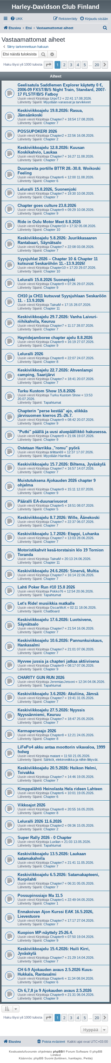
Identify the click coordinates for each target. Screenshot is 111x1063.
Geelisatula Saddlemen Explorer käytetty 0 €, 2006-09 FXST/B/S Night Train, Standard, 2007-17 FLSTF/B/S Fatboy (62, 90)
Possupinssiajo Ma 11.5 (40, 895)
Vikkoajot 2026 (31, 805)
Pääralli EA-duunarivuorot (42, 501)
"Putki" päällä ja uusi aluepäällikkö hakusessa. (62, 431)
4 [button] (78, 64)
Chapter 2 (50, 139)
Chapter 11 (51, 308)
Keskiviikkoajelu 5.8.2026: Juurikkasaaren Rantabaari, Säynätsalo (57, 240)
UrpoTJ (55, 98)
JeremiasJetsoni (62, 682)
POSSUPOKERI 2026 (37, 131)
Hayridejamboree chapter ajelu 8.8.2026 (55, 337)
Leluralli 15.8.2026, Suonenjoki (47, 189)
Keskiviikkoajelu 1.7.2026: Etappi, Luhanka (58, 534)
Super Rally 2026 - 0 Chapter (45, 837)
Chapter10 (58, 226)
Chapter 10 (51, 229)
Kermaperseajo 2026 (37, 731)
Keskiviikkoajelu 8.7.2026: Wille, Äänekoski (59, 517)
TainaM (55, 305)
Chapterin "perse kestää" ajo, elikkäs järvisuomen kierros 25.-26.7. (53, 413)
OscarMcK (58, 607)
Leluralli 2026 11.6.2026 (40, 821)
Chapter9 (57, 209)
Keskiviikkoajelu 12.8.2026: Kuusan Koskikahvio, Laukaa (51, 149)
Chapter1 (57, 899)
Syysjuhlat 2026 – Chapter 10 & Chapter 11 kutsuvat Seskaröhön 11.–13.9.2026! (58, 261)
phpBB (58, 1051)
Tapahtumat (52, 402)
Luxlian (55, 842)
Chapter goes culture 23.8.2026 (47, 205)
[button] (48, 64)
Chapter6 (57, 177)
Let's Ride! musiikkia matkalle (46, 603)
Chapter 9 (50, 213)
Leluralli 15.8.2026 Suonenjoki (46, 279)
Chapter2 (57, 135)
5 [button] (85, 64)
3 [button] (71, 64)
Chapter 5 (50, 509)
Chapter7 (57, 119)
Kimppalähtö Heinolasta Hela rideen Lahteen (60, 789)
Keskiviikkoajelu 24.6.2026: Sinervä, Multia (58, 571)
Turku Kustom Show (65, 395)
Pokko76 (56, 591)
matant (55, 756)
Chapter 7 (50, 123)
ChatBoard (51, 611)
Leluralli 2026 (30, 354)
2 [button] (64, 64)
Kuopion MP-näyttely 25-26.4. (45, 932)
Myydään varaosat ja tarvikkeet (67, 102)
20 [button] (97, 64)
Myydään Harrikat (56, 456)
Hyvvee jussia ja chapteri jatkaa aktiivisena (58, 661)
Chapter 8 (50, 362)
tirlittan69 (56, 452)
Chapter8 (57, 358)
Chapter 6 (50, 181)
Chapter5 (57, 505)
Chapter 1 (50, 903)
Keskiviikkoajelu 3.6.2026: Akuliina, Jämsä (58, 694)
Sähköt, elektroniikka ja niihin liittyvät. (70, 759)
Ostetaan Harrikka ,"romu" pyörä (49, 448)
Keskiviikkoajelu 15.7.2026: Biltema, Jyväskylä (61, 464)
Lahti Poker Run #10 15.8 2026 (46, 587)
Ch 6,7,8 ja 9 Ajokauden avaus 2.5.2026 (55, 990)
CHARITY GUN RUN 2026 (41, 677)
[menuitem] (16, 18)
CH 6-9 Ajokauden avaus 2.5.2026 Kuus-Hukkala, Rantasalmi (55, 972)
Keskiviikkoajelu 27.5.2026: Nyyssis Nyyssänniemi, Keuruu (51, 712)
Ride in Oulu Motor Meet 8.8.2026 (49, 221)
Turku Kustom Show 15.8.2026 (46, 391)
